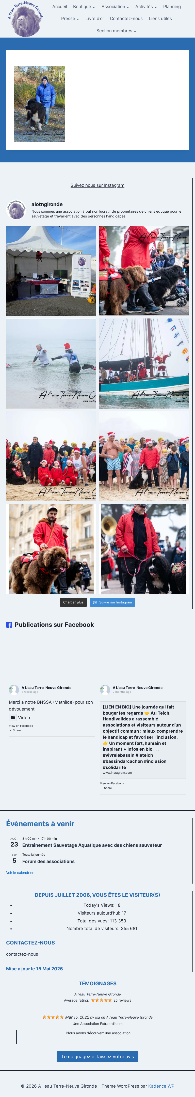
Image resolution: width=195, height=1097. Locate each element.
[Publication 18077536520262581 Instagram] (51, 456)
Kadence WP (161, 1086)
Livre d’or (95, 18)
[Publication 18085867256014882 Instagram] (144, 271)
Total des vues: (93, 920)
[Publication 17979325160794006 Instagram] (144, 456)
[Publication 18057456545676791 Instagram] (51, 549)
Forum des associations (48, 861)
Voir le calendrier (20, 872)
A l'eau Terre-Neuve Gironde (97, 994)
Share (17, 730)
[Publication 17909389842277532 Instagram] (144, 549)
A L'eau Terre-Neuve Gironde (46, 687)
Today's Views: (100, 905)
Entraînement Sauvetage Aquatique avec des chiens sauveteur (92, 845)
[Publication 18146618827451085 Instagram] (144, 363)
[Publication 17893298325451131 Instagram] (51, 271)
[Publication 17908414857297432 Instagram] (51, 363)
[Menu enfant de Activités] (146, 7)
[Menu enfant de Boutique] (84, 7)
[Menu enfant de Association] (116, 7)
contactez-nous (22, 954)
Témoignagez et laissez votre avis (97, 1056)
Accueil (59, 6)
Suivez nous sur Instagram (97, 185)
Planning (172, 6)
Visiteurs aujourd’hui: (100, 913)
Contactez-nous (126, 18)
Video (24, 717)
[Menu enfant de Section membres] (116, 31)
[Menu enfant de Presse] (70, 19)
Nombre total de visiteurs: (94, 928)
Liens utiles (160, 18)
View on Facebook (21, 726)
